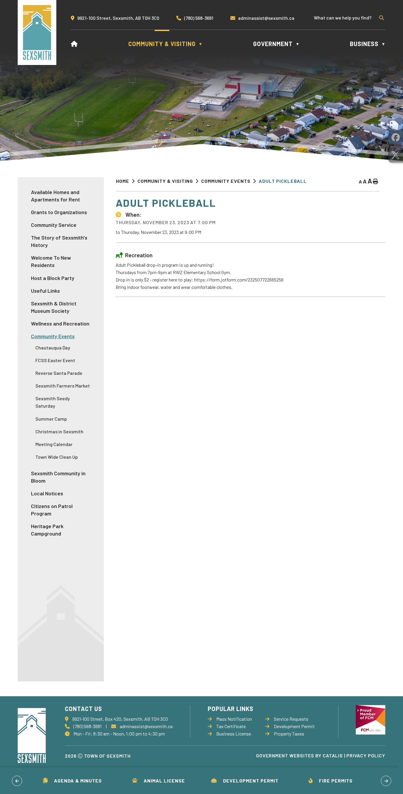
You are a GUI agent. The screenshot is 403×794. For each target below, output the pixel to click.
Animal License (164, 780)
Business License (233, 733)
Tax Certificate (231, 726)
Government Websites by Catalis (299, 755)
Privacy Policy (365, 755)
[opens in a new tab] (395, 137)
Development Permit (251, 780)
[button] (381, 18)
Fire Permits (336, 780)
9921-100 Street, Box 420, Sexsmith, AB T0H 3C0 (120, 719)
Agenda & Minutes (78, 780)
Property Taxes (289, 733)
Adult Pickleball (283, 181)
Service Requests (291, 719)
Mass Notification (234, 719)
